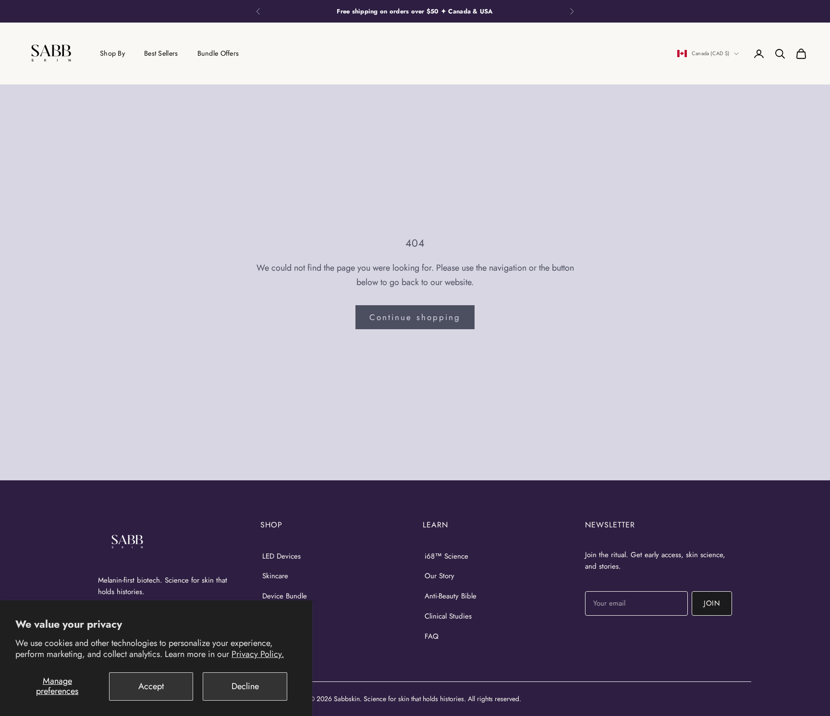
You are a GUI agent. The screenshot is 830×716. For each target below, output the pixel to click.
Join (712, 603)
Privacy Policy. (258, 654)
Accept (151, 686)
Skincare (275, 576)
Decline (245, 686)
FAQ (432, 636)
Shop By (112, 53)
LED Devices (281, 556)
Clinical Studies (448, 616)
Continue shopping (415, 317)
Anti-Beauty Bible (450, 596)
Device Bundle (284, 596)
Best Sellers (161, 53)
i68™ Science (446, 556)
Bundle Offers (218, 53)
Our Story (439, 576)
